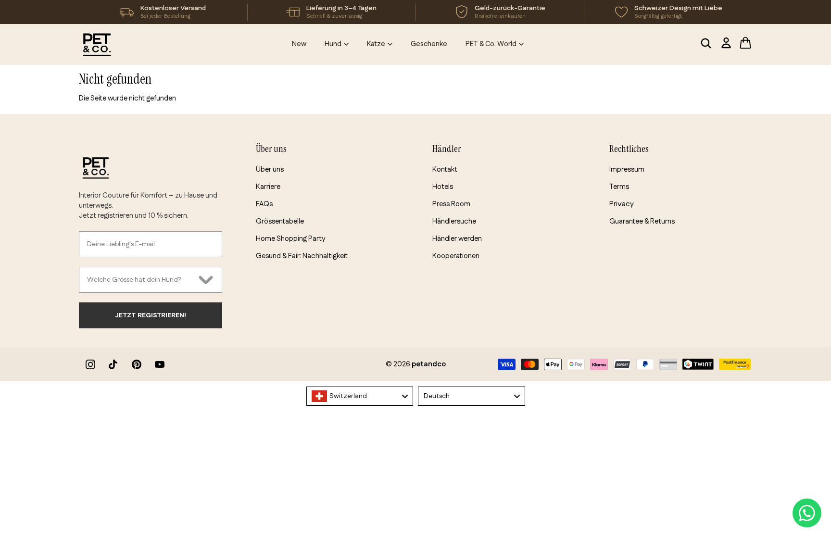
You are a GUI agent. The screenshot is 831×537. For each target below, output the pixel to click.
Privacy (621, 204)
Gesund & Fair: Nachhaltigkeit (302, 256)
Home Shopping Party (291, 239)
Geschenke (429, 44)
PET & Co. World (491, 44)
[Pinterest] (136, 364)
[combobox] (140, 279)
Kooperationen (455, 256)
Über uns (270, 169)
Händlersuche (454, 221)
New (299, 44)
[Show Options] (206, 279)
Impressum (626, 169)
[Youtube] (159, 364)
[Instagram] (90, 364)
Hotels (442, 187)
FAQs (264, 204)
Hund (333, 44)
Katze (376, 44)
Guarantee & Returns (642, 221)
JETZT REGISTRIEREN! (150, 315)
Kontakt (444, 169)
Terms (619, 187)
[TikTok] (113, 364)
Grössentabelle (280, 221)
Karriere (268, 187)
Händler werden (457, 239)
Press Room (451, 204)
